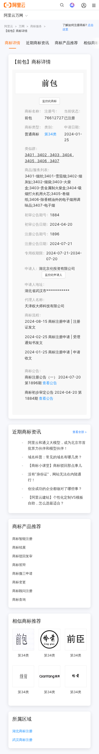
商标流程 (32, 315)
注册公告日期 (35, 243)
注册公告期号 (35, 234)
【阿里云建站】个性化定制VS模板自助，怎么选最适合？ (55, 500)
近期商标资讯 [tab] (37, 42)
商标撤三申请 (22, 573)
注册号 (49, 111)
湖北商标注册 (22, 731)
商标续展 (19, 547)
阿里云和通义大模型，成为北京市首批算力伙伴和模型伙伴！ (57, 445)
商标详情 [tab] (12, 42)
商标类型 (32, 127)
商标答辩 (19, 565)
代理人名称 (34, 299)
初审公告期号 (35, 215)
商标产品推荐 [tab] (66, 42)
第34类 (50, 134)
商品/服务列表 (36, 170)
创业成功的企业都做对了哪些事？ (55, 488)
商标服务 (36, 26)
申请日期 (71, 127)
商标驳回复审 (22, 556)
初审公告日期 (35, 224)
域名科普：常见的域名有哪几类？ (55, 457)
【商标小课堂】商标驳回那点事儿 (55, 465)
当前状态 (71, 111)
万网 (22, 26)
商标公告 (32, 371)
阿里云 (8, 26)
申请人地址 (34, 284)
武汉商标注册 (22, 740)
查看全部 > (80, 432)
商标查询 (19, 599)
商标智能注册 (22, 539)
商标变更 (19, 582)
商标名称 (32, 111)
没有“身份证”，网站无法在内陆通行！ (54, 477)
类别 (48, 127)
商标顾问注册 (22, 591)
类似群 (30, 148)
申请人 (30, 268)
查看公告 (50, 383)
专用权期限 (34, 253)
